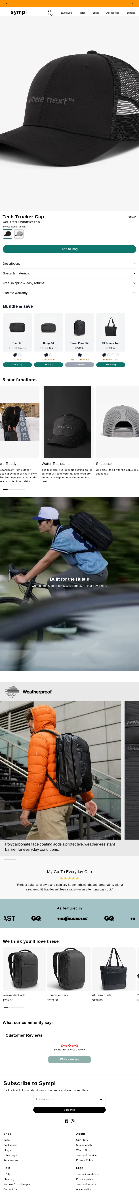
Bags (6, 1139)
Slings (96, 13)
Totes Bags (10, 1155)
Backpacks (66, 13)
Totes (82, 13)
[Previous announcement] (7, 4)
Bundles (131, 13)
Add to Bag (17, 365)
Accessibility (83, 1189)
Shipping (8, 1179)
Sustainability (84, 1144)
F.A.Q (6, 1174)
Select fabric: (10, 226)
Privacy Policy (84, 1160)
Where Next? (84, 1150)
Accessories (112, 13)
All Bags (50, 13)
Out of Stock (79, 365)
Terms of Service (86, 1155)
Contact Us (10, 1189)
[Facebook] (66, 1121)
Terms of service (86, 1184)
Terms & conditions (88, 1174)
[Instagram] (73, 1121)
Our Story (82, 1139)
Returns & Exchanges (16, 1184)
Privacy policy (84, 1179)
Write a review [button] (69, 1059)
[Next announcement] (132, 4)
